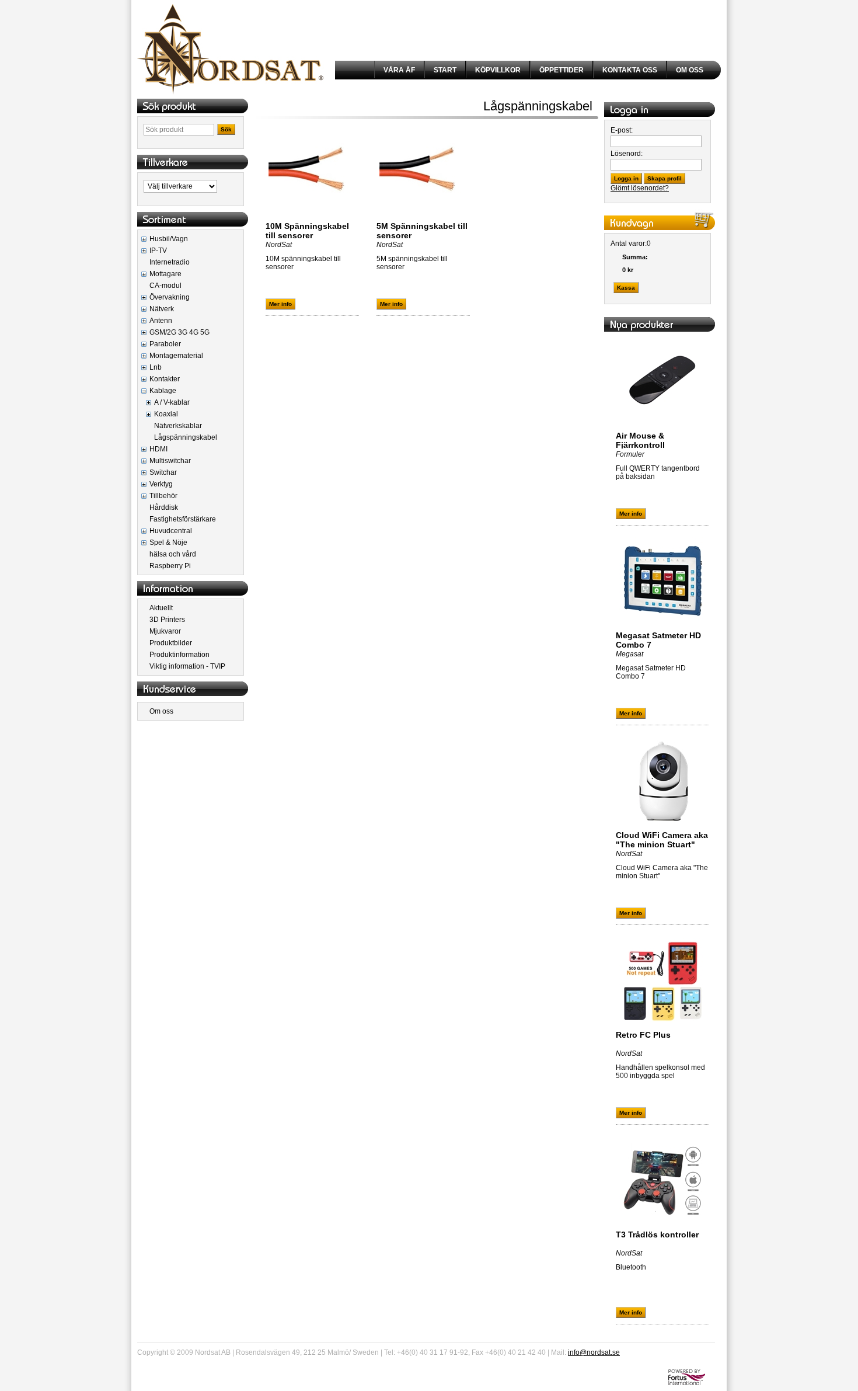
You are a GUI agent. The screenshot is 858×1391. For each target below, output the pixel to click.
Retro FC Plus (643, 1034)
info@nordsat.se (594, 1352)
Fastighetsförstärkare (182, 519)
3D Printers (167, 619)
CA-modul (165, 285)
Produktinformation (179, 655)
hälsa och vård (172, 554)
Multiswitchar (170, 461)
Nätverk (161, 309)
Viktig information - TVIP (187, 666)
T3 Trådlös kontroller (657, 1234)
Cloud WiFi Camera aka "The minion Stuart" (662, 839)
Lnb (155, 367)
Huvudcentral (170, 531)
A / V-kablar (172, 402)
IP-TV (158, 250)
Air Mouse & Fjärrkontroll (640, 440)
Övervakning (169, 297)
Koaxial (166, 414)
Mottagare (165, 274)
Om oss (161, 711)
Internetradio (169, 262)
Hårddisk (163, 507)
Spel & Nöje (168, 542)
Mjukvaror (165, 631)
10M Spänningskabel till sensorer (307, 230)
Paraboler (165, 344)
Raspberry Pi (170, 566)
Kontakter (164, 379)
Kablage (162, 391)
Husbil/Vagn (168, 239)
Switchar (163, 472)
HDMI (158, 449)
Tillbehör (163, 496)
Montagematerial (176, 356)
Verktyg (161, 484)
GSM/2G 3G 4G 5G (179, 332)
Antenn (160, 321)
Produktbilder (170, 643)
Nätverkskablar (178, 426)
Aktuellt (161, 608)
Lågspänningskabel (185, 437)
